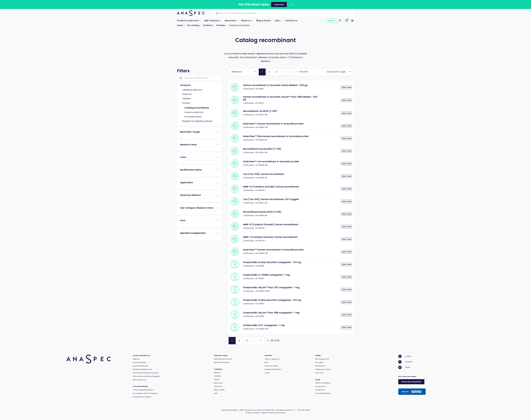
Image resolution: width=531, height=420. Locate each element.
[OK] (216, 13)
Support (331, 20)
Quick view (346, 87)
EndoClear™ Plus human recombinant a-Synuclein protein (276, 136)
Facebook (408, 362)
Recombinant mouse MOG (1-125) (262, 148)
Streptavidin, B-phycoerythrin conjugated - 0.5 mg (272, 300)
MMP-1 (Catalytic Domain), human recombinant (270, 237)
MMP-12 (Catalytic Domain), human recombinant (271, 186)
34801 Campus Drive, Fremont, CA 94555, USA (256, 410)
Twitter (407, 367)
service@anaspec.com (285, 410)
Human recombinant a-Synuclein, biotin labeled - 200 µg (275, 85)
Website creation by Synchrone (273, 413)
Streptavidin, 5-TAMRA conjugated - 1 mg (266, 274)
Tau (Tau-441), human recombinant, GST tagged (271, 199)
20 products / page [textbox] (336, 71)
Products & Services (188, 20)
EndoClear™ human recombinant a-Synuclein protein (273, 249)
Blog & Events (263, 20)
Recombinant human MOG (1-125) (262, 211)
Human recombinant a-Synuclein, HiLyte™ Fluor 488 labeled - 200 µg (280, 98)
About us (246, 20)
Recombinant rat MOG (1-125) (260, 111)
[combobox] (244, 71)
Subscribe (279, 4)
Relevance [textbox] (237, 71)
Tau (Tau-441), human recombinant (263, 174)
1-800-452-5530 (303, 410)
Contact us (291, 20)
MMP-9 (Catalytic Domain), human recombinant (270, 224)
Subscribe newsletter (411, 381)
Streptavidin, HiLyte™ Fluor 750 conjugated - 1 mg (271, 287)
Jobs (277, 20)
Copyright (225, 410)
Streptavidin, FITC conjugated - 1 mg (263, 325)
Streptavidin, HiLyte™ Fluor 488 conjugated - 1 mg (271, 312)
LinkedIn (408, 356)
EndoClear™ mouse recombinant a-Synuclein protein (273, 123)
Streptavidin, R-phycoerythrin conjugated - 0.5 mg (272, 262)
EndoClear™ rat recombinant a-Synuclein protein (271, 161)
